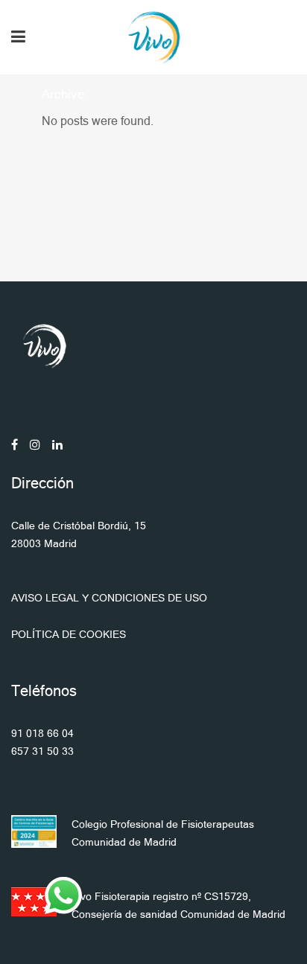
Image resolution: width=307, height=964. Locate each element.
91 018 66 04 (42, 733)
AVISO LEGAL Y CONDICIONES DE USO (109, 598)
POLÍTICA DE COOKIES (68, 634)
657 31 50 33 (42, 751)
